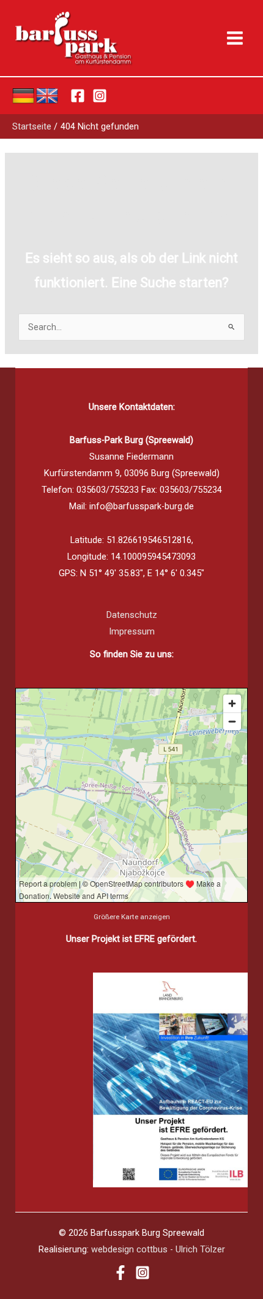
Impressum (132, 631)
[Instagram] (99, 95)
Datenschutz (131, 614)
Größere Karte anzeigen (132, 916)
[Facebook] (77, 95)
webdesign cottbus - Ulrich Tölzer (158, 1249)
